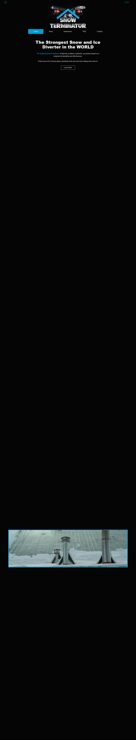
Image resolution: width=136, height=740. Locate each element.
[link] (5, 2)
